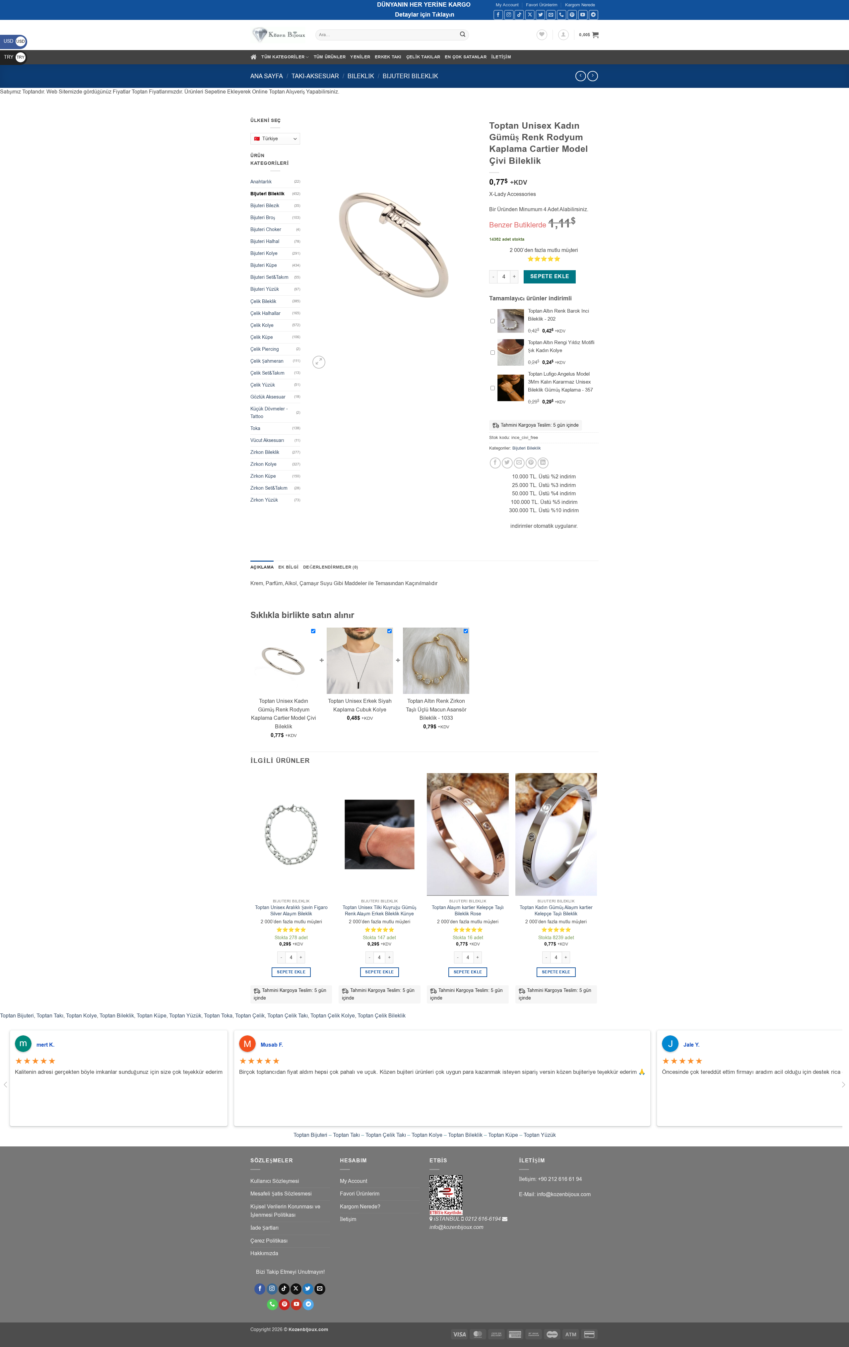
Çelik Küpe (261, 337)
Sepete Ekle (549, 276)
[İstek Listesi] (542, 35)
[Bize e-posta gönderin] (551, 15)
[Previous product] (592, 76)
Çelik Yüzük (262, 385)
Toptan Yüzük (185, 1015)
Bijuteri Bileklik (410, 76)
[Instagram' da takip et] (509, 15)
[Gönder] (463, 35)
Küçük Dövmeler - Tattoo (269, 413)
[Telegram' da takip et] (593, 15)
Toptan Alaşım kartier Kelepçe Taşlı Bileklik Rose (468, 911)
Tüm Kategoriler (282, 57)
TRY (14, 57)
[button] (563, 35)
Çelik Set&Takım (267, 373)
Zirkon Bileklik (264, 452)
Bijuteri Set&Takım (269, 277)
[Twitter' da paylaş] (507, 463)
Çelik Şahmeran (267, 361)
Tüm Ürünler (330, 57)
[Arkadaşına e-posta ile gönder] (519, 463)
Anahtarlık (261, 182)
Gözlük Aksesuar (268, 397)
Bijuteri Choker (265, 229)
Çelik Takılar (423, 57)
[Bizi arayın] (561, 15)
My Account (507, 5)
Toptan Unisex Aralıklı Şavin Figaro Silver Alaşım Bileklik (291, 911)
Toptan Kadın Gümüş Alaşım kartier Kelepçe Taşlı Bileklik (556, 911)
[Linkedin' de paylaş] (543, 463)
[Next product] (580, 76)
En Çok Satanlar (466, 57)
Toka (255, 428)
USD (14, 41)
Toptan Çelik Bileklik (382, 1015)
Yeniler (360, 57)
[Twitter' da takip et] (540, 15)
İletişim (501, 57)
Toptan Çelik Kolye (332, 1015)
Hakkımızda (264, 1253)
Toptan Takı (49, 1015)
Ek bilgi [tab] (288, 567)
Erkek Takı (388, 57)
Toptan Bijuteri (17, 1015)
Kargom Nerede (580, 5)
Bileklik (361, 76)
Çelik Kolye (262, 325)
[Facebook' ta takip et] (498, 15)
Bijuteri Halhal (264, 241)
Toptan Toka (218, 1015)
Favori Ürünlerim (541, 5)
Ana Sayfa (266, 76)
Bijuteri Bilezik (264, 206)
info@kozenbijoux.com (456, 1227)
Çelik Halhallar (265, 313)
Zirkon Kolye (263, 464)
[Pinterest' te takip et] (572, 15)
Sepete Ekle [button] (291, 972)
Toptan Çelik (250, 1015)
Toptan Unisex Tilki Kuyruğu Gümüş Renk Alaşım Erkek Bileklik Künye (379, 911)
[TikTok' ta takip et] (519, 15)
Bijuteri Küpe (263, 265)
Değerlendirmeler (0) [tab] (330, 567)
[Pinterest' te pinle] (531, 463)
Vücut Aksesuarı (267, 440)
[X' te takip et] (530, 15)
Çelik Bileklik (263, 301)
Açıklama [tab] (262, 567)
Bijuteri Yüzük (264, 289)
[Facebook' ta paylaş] (495, 463)
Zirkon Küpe (263, 476)
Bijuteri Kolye (264, 253)
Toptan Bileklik (116, 1015)
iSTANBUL (447, 1219)
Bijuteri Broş (262, 217)
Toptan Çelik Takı (287, 1015)
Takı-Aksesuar (315, 76)
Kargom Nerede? (360, 1206)
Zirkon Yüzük (264, 500)
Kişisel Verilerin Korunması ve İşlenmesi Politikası (285, 1211)
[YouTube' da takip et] (583, 15)
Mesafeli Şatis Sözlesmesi (281, 1193)
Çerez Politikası (269, 1241)
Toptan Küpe (151, 1015)
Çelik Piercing (264, 349)
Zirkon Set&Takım (269, 488)
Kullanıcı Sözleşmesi (274, 1181)
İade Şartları (264, 1228)
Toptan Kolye (81, 1015)
